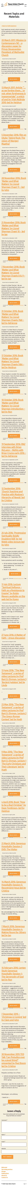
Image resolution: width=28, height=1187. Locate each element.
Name (3, 1134)
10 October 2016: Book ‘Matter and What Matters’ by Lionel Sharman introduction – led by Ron (13, 405)
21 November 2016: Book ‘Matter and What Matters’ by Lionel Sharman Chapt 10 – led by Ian (13, 228)
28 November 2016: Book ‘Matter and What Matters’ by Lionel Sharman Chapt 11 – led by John (13, 184)
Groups (3, 1171)
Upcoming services (6, 1169)
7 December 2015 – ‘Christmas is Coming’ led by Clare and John (13, 1017)
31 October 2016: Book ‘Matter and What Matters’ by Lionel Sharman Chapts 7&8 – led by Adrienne (12, 317)
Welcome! (4, 1167)
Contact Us (4, 1177)
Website (3, 1148)
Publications (5, 1173)
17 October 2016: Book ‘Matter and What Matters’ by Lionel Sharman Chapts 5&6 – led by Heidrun (12, 361)
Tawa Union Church (10, 1184)
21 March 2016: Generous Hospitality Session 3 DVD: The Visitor (13, 846)
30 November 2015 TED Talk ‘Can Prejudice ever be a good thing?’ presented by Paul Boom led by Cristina (13, 1060)
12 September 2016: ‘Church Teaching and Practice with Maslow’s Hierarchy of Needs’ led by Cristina (13, 494)
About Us (4, 1175)
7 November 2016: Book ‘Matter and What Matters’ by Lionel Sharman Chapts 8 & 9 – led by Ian (13, 272)
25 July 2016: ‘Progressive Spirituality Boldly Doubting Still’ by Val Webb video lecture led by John (13, 538)
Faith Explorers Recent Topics (18, 81)
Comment (4, 1120)
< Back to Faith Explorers (8, 26)
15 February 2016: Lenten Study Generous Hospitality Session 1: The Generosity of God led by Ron (13, 973)
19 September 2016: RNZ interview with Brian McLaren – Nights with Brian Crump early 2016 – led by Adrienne (13, 450)
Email (3, 1141)
